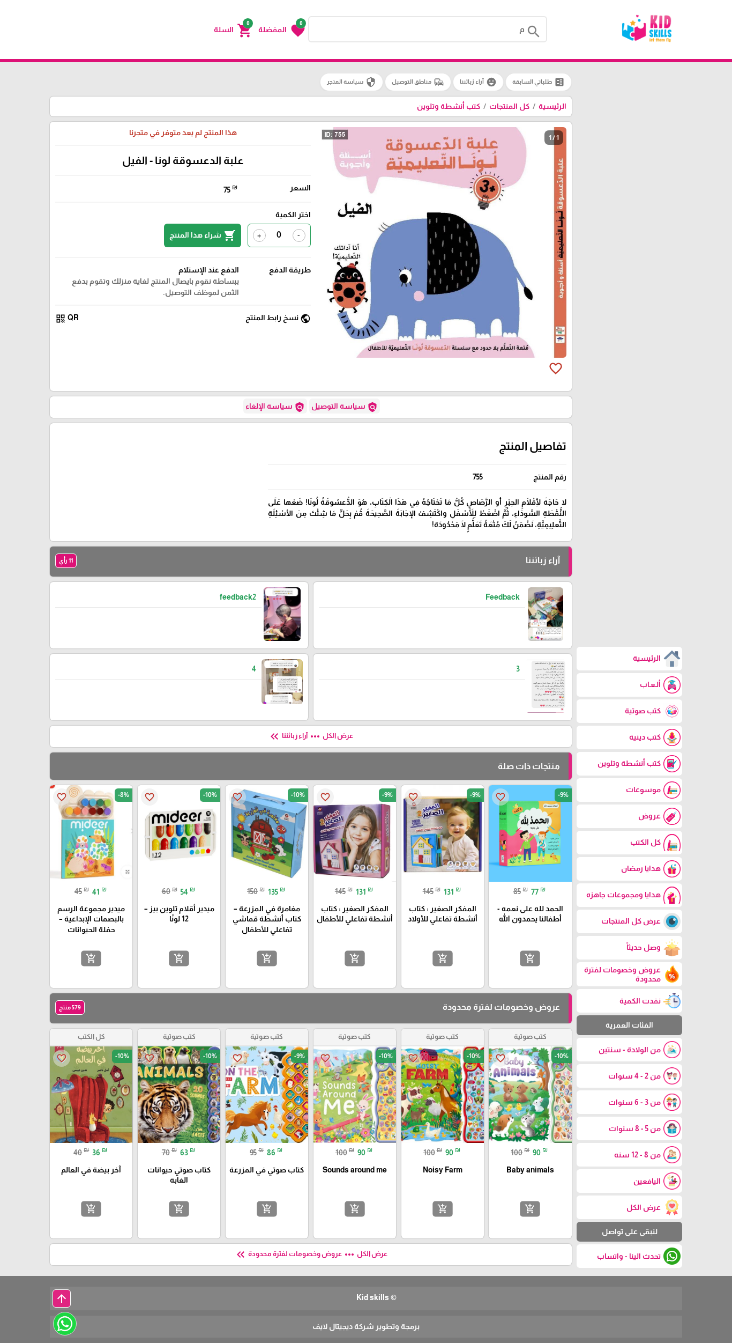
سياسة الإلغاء (275, 407)
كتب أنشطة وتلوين (448, 106)
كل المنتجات (509, 106)
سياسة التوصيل (344, 407)
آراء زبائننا (478, 82)
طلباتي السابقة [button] (538, 82)
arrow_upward (61, 1298)
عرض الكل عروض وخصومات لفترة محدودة (310, 1254)
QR (67, 318)
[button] (281, 29)
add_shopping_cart (530, 958)
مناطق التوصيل (418, 82)
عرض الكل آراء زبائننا (310, 736)
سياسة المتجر (351, 82)
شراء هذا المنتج (202, 235)
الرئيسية (552, 106)
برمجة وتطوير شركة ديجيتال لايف (366, 1326)
